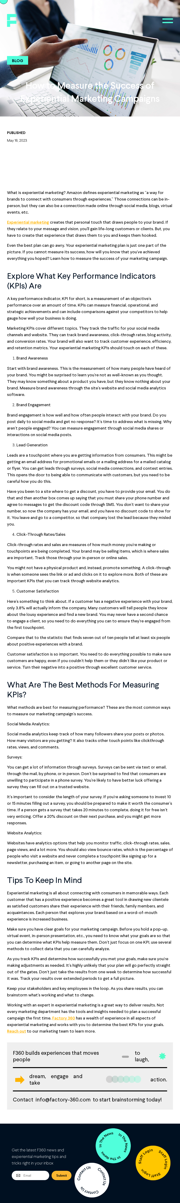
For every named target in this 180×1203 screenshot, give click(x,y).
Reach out (16, 1031)
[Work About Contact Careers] (167, 20)
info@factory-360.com (63, 1099)
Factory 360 (63, 1017)
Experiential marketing (28, 222)
